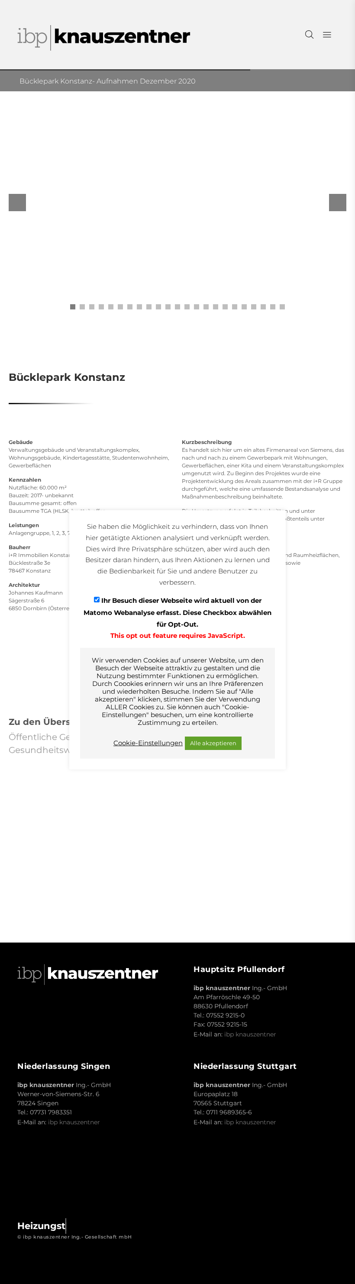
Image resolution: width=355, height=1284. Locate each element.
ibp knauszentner (250, 1034)
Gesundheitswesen (50, 750)
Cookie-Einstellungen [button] (148, 743)
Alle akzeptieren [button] (213, 743)
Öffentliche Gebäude (54, 737)
